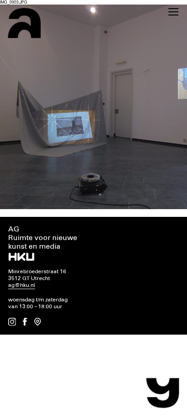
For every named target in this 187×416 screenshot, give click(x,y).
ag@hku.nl (21, 285)
